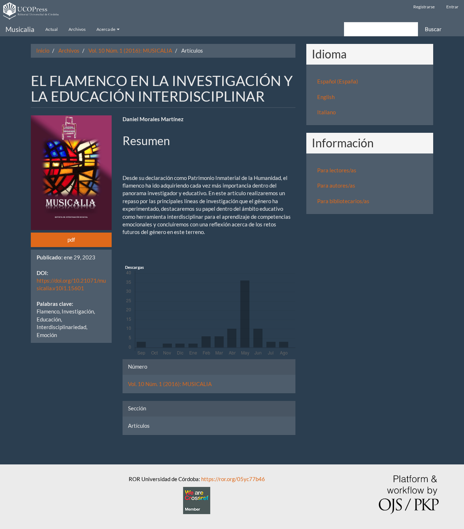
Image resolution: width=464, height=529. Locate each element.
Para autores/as (336, 185)
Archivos (77, 29)
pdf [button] (71, 239)
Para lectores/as (336, 170)
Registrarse (424, 6)
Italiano (326, 112)
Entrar (452, 6)
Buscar (433, 29)
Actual (51, 29)
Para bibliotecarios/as (343, 201)
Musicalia (19, 29)
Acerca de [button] (106, 29)
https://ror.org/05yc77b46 (233, 479)
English (326, 97)
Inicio (42, 50)
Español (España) (337, 81)
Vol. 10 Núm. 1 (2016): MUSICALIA (130, 50)
